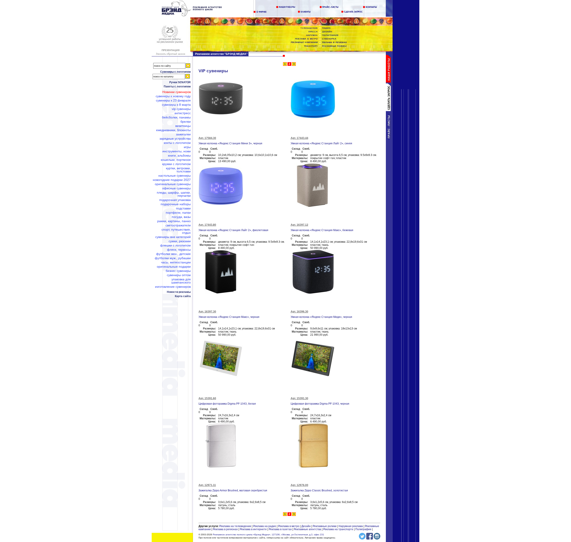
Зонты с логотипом (177, 142)
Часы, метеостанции (176, 262)
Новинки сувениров (176, 91)
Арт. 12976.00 (299, 485)
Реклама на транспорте (338, 529)
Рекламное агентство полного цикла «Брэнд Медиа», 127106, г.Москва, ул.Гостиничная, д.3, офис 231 (268, 534)
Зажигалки (183, 134)
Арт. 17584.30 (207, 138)
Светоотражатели (178, 225)
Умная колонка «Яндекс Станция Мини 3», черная (230, 143)
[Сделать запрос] (389, 110)
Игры (187, 147)
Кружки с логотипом (176, 163)
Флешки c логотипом (175, 245)
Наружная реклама (351, 526)
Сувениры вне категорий (173, 236)
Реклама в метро (288, 526)
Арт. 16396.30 (299, 311)
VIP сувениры (181, 108)
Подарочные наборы (176, 204)
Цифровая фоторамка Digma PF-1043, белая (227, 403)
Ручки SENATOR (180, 82)
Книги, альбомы (179, 155)
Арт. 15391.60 (207, 398)
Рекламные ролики (325, 526)
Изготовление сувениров (173, 286)
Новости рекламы (179, 292)
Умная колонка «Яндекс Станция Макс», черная (229, 317)
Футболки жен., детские (173, 253)
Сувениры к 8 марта (176, 104)
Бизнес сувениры (178, 270)
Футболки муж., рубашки (173, 258)
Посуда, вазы (181, 216)
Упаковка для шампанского (181, 281)
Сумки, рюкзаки (180, 241)
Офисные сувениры (176, 188)
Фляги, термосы (179, 249)
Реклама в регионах (225, 529)
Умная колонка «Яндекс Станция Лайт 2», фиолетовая (233, 230)
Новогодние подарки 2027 (172, 179)
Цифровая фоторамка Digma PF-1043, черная (320, 403)
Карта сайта (183, 296)
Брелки (185, 121)
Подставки (183, 208)
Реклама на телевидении (235, 526)
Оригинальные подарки (174, 266)
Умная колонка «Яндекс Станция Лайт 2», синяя (321, 143)
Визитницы (183, 125)
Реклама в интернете (253, 529)
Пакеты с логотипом (177, 86)
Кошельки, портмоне (176, 159)
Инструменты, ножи (176, 151)
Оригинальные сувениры (173, 184)
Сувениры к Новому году (173, 96)
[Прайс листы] (389, 138)
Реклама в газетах (280, 529)
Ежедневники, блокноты (173, 130)
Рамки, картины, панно (174, 221)
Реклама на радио (264, 526)
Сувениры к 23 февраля (173, 100)
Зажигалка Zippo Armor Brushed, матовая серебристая (233, 490)
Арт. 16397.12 (299, 224)
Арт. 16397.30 (207, 311)
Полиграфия (363, 529)
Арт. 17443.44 (299, 138)
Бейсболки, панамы (176, 117)
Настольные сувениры (174, 175)
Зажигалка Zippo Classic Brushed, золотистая (319, 490)
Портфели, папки (178, 212)
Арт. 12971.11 (207, 485)
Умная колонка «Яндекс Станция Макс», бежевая (322, 230)
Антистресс (182, 113)
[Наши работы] (389, 81)
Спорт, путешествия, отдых (176, 231)
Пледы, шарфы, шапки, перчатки (174, 194)
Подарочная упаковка (175, 199)
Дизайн (306, 526)
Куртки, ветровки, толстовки (178, 170)
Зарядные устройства (175, 138)
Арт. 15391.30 (299, 398)
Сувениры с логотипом (175, 71)
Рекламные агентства (308, 529)
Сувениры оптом (179, 275)
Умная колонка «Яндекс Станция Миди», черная (321, 317)
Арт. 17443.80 (207, 224)
